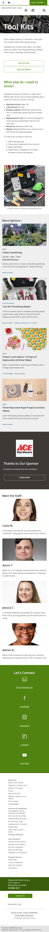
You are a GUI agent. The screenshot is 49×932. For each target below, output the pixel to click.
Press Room (13, 801)
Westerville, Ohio (14, 904)
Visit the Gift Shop (15, 850)
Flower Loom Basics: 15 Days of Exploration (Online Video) (19, 358)
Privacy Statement (30, 912)
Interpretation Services (17, 818)
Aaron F (7, 565)
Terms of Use (16, 912)
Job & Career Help (15, 821)
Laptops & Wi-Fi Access (17, 824)
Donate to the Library (16, 844)
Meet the (11, 496)
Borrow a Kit (18, 141)
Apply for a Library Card (17, 785)
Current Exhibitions (15, 862)
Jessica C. (8, 607)
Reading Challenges (16, 834)
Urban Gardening (12, 252)
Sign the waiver (25, 132)
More (11, 220)
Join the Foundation (15, 847)
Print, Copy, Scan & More (15, 830)
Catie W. (7, 525)
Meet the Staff (14, 793)
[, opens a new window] (24, 456)
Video (4, 354)
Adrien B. (8, 650)
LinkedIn (24, 744)
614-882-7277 (14, 888)
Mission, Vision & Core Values (17, 797)
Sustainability (13, 804)
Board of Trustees (15, 788)
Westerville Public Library (10, 260)
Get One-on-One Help (17, 816)
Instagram (24, 725)
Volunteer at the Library (17, 852)
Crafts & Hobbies (7, 374)
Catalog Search (8, 303)
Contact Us (20, 896)
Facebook (24, 706)
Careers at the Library (17, 841)
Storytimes (12, 868)
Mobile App (12, 827)
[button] (3, 2)
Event (4, 249)
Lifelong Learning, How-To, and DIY (25, 323)
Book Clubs (12, 859)
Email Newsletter (24, 687)
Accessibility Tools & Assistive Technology (16, 812)
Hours (10, 791)
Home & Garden (7, 273)
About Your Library (15, 782)
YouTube (24, 763)
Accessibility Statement (24, 915)
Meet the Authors (15, 865)
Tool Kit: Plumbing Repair (16, 306)
